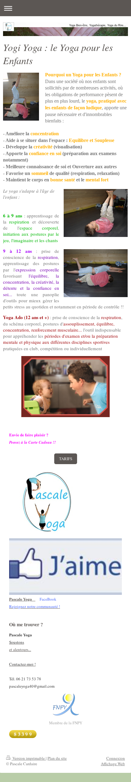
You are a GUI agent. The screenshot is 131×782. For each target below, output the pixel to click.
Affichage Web (113, 763)
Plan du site (57, 758)
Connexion (115, 758)
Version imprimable (29, 758)
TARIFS (65, 458)
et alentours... (20, 649)
